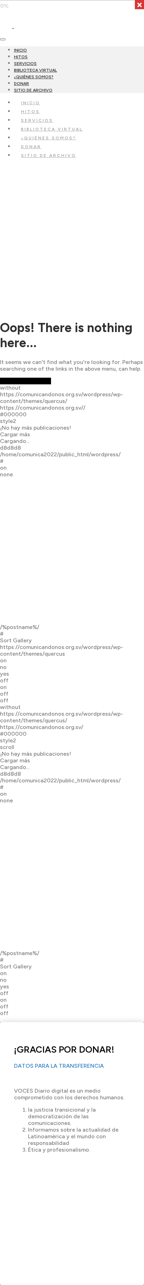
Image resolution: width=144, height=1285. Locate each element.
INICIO (20, 50)
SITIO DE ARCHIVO (33, 90)
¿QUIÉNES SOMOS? (33, 76)
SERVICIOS (25, 63)
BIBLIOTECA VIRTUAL (35, 70)
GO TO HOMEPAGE (25, 381)
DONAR (21, 83)
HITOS (21, 56)
